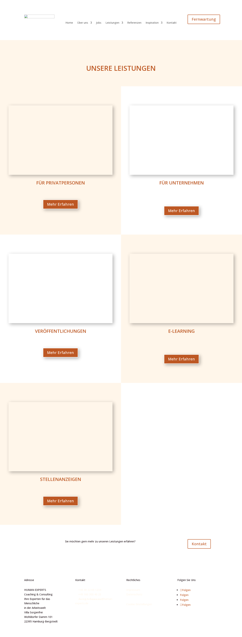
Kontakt (172, 22)
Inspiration (152, 22)
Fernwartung (204, 19)
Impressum (133, 590)
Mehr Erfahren (60, 204)
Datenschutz (134, 594)
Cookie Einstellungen (139, 604)
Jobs (98, 22)
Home (69, 22)
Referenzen (134, 22)
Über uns (82, 22)
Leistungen (112, 22)
